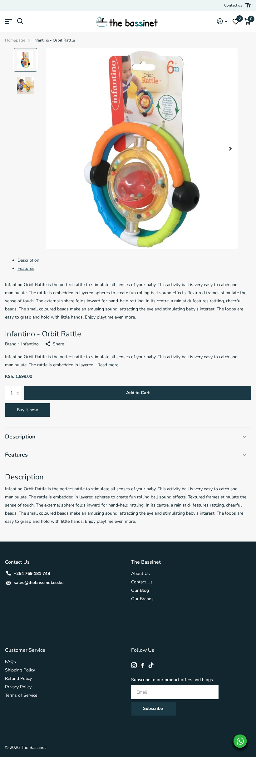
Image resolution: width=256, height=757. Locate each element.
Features (25, 268)
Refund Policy (18, 678)
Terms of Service (21, 695)
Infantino (30, 344)
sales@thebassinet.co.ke (39, 583)
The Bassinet (146, 562)
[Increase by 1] (19, 388)
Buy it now (27, 410)
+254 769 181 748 (32, 573)
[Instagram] (134, 665)
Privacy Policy (18, 687)
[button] (230, 148)
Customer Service (25, 650)
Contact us (233, 5)
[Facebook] (142, 665)
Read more (107, 365)
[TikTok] (151, 665)
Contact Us (142, 582)
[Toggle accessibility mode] (248, 5)
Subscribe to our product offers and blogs (172, 680)
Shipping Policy (20, 670)
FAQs (10, 662)
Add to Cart (138, 393)
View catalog (8, 21)
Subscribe (153, 708)
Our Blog (140, 590)
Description (28, 260)
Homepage (15, 40)
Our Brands (142, 599)
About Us (140, 573)
